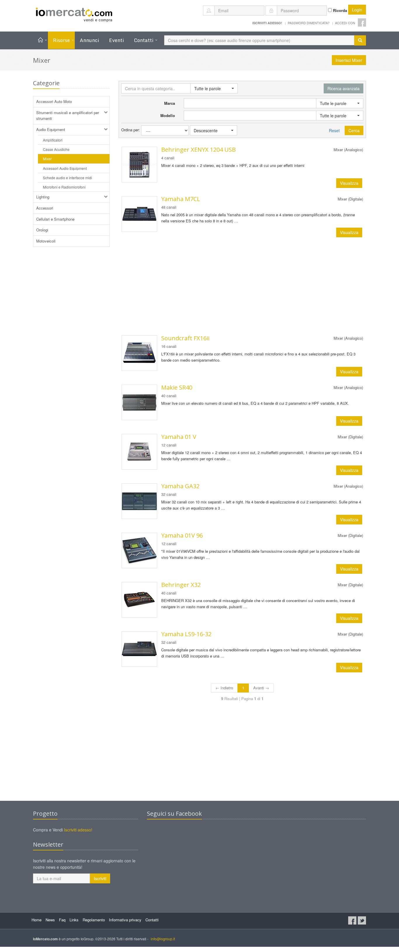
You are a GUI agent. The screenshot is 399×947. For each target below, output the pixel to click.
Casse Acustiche (56, 149)
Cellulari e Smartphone (55, 219)
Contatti (143, 40)
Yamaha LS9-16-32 (186, 634)
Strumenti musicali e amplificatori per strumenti (67, 115)
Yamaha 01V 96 (182, 535)
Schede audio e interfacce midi (67, 177)
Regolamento (94, 919)
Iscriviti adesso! (78, 830)
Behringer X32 (181, 585)
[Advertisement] (242, 286)
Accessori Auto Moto (54, 101)
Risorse (61, 40)
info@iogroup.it (163, 938)
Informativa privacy (125, 919)
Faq (62, 919)
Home (36, 919)
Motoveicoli (45, 241)
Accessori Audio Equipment (65, 168)
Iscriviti (100, 878)
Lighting (42, 197)
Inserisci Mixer (349, 60)
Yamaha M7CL (180, 199)
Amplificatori (53, 139)
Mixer (47, 158)
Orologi (42, 230)
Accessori (44, 208)
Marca (169, 103)
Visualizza (349, 183)
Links (74, 919)
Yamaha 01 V (178, 437)
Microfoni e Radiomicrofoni (64, 186)
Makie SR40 (176, 387)
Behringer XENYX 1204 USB (198, 150)
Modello (167, 115)
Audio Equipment (50, 129)
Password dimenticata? (308, 22)
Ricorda (339, 10)
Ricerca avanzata (343, 88)
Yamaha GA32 (180, 486)
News (50, 919)
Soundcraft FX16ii (185, 338)
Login (357, 10)
